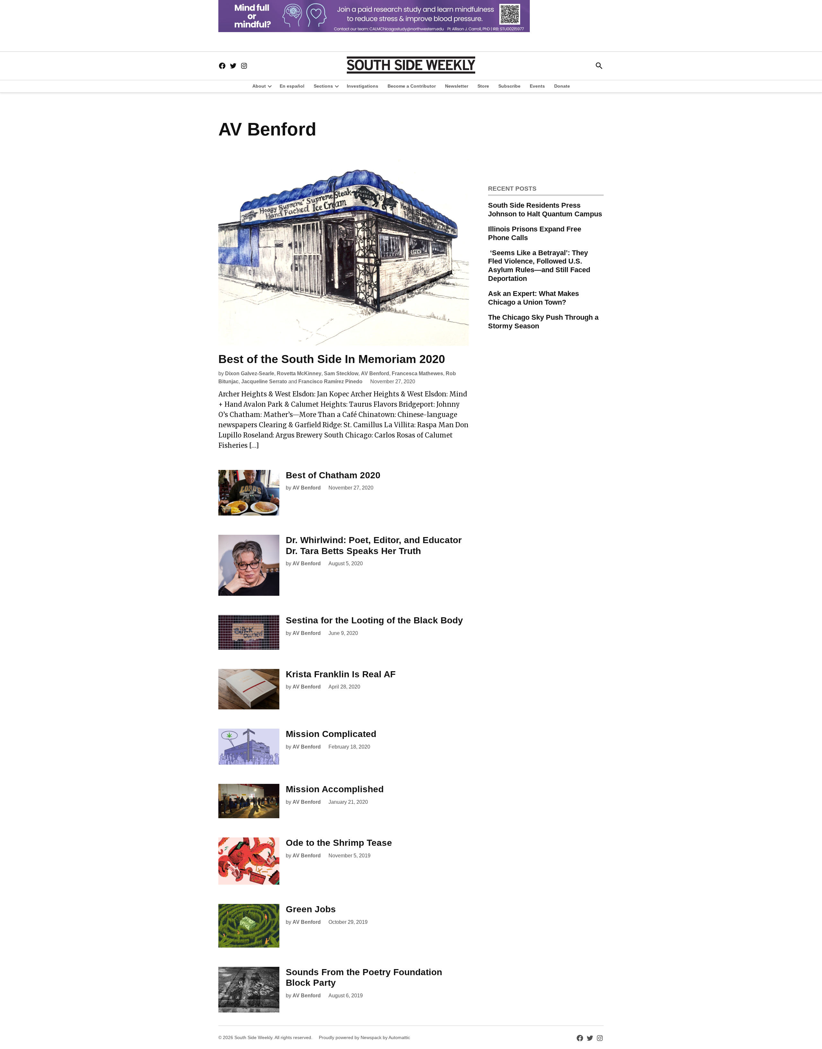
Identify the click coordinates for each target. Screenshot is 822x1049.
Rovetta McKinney (299, 373)
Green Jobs (311, 909)
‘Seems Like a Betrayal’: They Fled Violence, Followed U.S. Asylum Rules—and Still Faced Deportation (539, 266)
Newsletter (456, 86)
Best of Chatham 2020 (333, 475)
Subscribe (509, 86)
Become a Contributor (412, 86)
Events (537, 86)
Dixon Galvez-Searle (249, 373)
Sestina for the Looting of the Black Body (374, 620)
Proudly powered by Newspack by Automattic (364, 1037)
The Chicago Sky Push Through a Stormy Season (543, 321)
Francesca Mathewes (417, 373)
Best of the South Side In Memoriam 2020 (331, 359)
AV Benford (375, 373)
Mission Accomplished (335, 789)
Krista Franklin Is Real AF (341, 674)
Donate (562, 86)
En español (292, 86)
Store (483, 86)
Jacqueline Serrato (264, 381)
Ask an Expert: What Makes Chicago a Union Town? (533, 298)
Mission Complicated (331, 734)
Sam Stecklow (341, 373)
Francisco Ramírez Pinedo (330, 381)
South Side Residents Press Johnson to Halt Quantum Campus (545, 209)
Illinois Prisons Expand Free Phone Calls (534, 233)
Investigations (362, 86)
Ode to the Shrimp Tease (339, 843)
